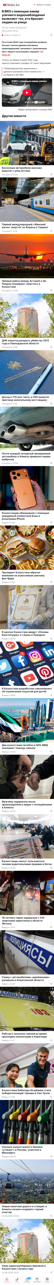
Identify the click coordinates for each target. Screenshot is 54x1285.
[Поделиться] (51, 35)
